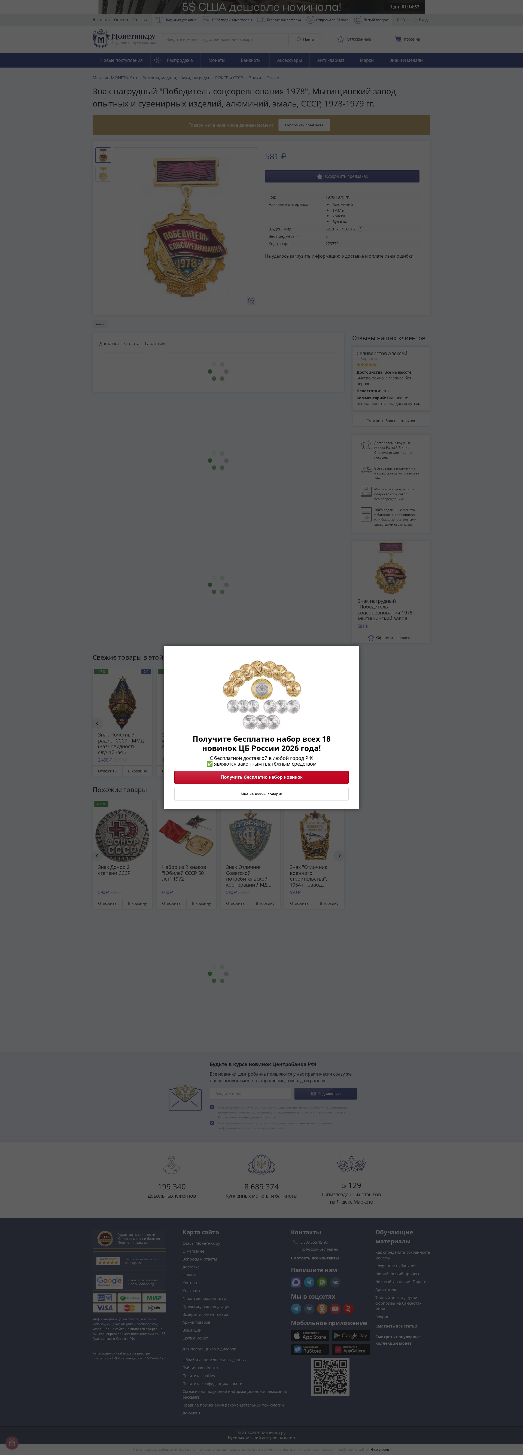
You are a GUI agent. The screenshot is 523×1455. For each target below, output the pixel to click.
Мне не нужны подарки (261, 794)
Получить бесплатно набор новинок (262, 777)
